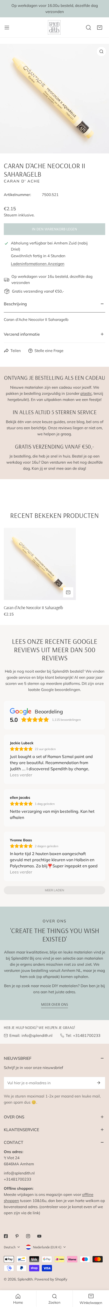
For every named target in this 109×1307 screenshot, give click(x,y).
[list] (54, 98)
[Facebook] (5, 1236)
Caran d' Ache (22, 181)
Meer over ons (54, 1004)
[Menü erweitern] (7, 27)
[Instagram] (28, 1236)
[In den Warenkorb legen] (68, 592)
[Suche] (88, 27)
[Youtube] (39, 1236)
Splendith (25, 1279)
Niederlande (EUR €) (47, 1247)
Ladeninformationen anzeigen (37, 264)
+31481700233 (86, 1035)
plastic (86, 393)
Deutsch (9, 1247)
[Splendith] (54, 27)
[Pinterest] (17, 1236)
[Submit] (99, 1083)
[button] (99, 27)
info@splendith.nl (37, 1035)
